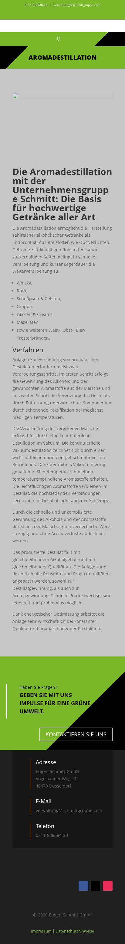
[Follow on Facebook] (83, 886)
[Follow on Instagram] (108, 886)
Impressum (41, 931)
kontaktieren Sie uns (76, 734)
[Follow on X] (95, 886)
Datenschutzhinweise (75, 931)
